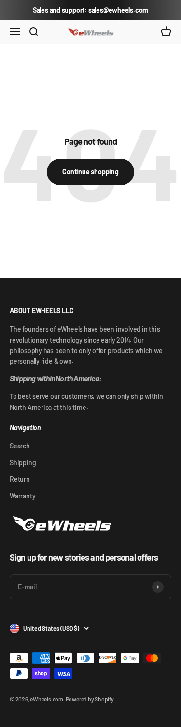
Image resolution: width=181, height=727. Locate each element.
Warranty (22, 496)
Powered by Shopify (90, 699)
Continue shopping (90, 171)
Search (20, 446)
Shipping (23, 463)
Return (20, 479)
